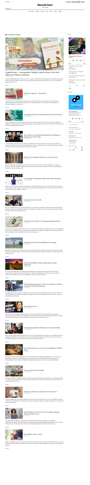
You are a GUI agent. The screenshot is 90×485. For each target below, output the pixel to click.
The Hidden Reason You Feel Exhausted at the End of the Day (43, 115)
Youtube (42, 11)
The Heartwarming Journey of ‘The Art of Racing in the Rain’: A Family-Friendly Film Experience (43, 285)
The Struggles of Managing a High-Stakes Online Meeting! (42, 178)
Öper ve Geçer (72, 145)
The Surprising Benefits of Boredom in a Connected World (42, 328)
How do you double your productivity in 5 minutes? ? (40, 392)
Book (47, 11)
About (51, 11)
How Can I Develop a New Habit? (34, 370)
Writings (37, 11)
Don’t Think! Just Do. (30, 306)
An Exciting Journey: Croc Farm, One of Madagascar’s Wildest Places (43, 349)
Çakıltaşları (71, 131)
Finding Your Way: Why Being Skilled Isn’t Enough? (40, 242)
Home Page (31, 11)
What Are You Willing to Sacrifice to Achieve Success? (41, 157)
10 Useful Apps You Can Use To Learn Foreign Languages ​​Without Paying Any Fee (42, 413)
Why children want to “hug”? (33, 434)
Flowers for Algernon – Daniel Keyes (35, 93)
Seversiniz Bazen (73, 140)
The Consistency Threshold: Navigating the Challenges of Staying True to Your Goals (42, 136)
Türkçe (55, 11)
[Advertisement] (45, 23)
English (60, 11)
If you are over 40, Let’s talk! (32, 200)
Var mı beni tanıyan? (73, 127)
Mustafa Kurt (45, 5)
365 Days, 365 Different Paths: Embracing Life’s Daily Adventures (40, 264)
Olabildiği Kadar (72, 135)
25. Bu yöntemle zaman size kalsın (77, 75)
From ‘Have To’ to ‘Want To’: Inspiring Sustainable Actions (42, 221)
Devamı (7, 85)
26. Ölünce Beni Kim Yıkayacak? (76, 71)
